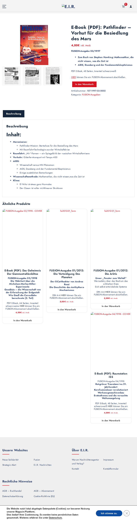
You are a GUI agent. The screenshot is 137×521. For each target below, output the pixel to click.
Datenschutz (55, 517)
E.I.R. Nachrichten (42, 465)
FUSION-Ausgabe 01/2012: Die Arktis (111, 272)
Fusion (37, 459)
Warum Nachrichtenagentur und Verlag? (85, 461)
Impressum (108, 459)
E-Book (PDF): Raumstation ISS (111, 375)
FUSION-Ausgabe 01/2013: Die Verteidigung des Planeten (66, 274)
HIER (73, 77)
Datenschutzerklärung (12, 496)
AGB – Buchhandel (12, 491)
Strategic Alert (9, 465)
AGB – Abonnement (44, 491)
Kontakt (75, 468)
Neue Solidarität (10, 459)
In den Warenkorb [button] (22, 320)
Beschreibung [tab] (13, 113)
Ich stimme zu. (109, 513)
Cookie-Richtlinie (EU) (44, 496)
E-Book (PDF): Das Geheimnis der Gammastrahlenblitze (23, 272)
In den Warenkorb (84, 84)
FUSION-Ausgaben (91, 94)
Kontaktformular (111, 468)
